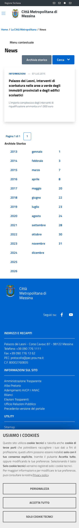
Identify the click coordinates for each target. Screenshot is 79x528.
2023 (13, 243)
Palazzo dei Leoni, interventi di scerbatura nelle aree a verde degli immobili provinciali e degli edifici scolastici (34, 88)
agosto (36, 216)
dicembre (38, 252)
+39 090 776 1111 (28, 348)
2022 (13, 234)
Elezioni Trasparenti (16, 399)
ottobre (37, 234)
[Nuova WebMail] (54, 3)
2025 (13, 261)
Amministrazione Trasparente (22, 381)
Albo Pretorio (12, 385)
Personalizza (39, 488)
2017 (13, 188)
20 (60, 188)
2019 (13, 206)
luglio (35, 206)
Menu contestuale (22, 42)
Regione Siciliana (13, 3)
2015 (13, 170)
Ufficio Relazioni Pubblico (20, 404)
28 (60, 225)
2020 (13, 216)
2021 (13, 225)
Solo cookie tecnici (39, 516)
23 (60, 206)
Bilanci (8, 394)
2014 (13, 160)
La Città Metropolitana (23, 29)
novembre (38, 243)
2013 (13, 151)
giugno (36, 197)
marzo (36, 170)
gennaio (37, 151)
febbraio (37, 160)
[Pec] (70, 3)
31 (60, 243)
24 (60, 216)
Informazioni (17, 73)
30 (60, 234)
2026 (13, 271)
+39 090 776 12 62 (22, 353)
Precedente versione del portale (24, 408)
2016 (13, 179)
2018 (13, 197)
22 (60, 197)
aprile (35, 179)
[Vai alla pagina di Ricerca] (72, 13)
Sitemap (9, 427)
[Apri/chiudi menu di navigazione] (3, 13)
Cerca (60, 59)
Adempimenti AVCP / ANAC (22, 390)
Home (4, 29)
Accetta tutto (39, 502)
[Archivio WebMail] (59, 3)
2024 (13, 252)
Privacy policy (41, 475)
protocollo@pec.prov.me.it (27, 357)
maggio (36, 188)
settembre (39, 225)
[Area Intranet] (65, 3)
